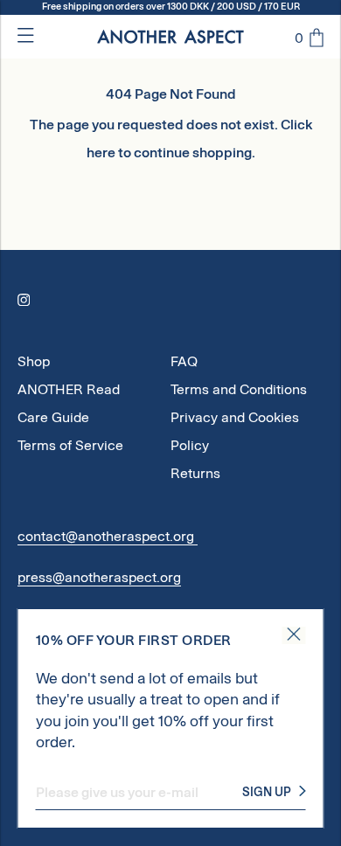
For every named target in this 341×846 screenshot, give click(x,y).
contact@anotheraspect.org (107, 536)
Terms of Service (70, 445)
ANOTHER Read (68, 389)
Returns (195, 473)
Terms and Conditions (238, 389)
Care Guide (53, 417)
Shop (33, 361)
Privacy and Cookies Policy (234, 420)
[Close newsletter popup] (294, 635)
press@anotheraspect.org (99, 577)
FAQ (184, 361)
